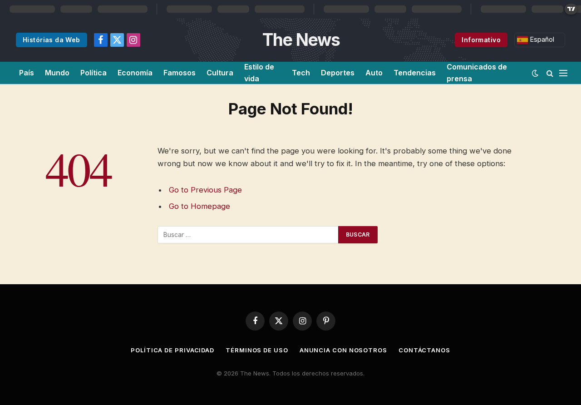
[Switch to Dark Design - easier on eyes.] (535, 73)
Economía (135, 72)
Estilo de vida (259, 72)
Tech (301, 72)
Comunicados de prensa (477, 72)
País (26, 72)
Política (93, 72)
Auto (374, 72)
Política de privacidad (172, 350)
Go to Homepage (199, 206)
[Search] (550, 73)
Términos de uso (257, 350)
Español (541, 39)
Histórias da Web (51, 40)
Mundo (57, 72)
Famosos (179, 72)
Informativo (481, 40)
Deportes (338, 72)
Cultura (220, 72)
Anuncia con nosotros (343, 350)
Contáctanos (424, 350)
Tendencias (415, 72)
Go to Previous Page (205, 189)
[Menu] (563, 73)
